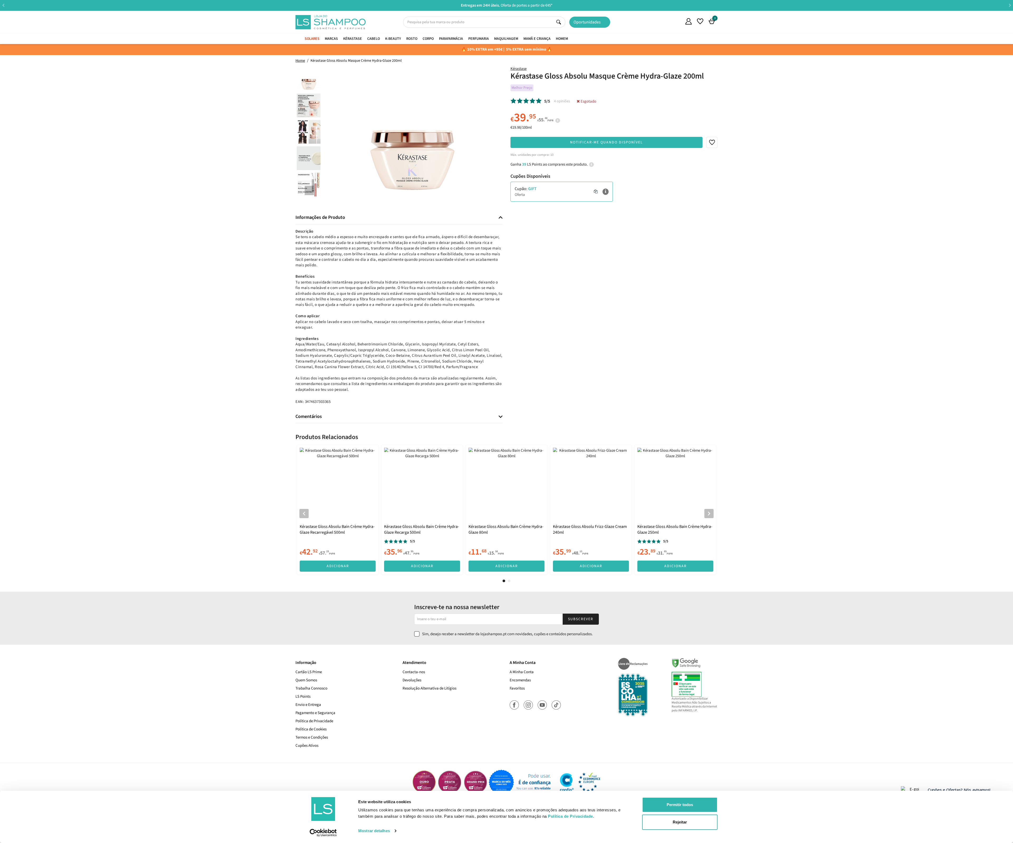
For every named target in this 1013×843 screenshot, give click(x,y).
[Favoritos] (700, 21)
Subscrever (580, 619)
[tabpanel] (337, 510)
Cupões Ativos (306, 745)
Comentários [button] (308, 416)
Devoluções (412, 680)
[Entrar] (688, 21)
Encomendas (520, 680)
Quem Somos (677, 22)
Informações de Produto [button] (320, 217)
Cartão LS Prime (308, 672)
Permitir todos (680, 804)
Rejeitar (680, 822)
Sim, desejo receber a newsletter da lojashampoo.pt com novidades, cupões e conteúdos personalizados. (507, 634)
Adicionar (338, 566)
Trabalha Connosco (311, 688)
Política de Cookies (311, 729)
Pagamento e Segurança (315, 713)
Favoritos (517, 688)
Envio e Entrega (308, 704)
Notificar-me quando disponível (606, 142)
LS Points (302, 696)
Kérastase (518, 68)
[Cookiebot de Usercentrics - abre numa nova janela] (323, 833)
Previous (3, 5)
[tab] (399, 217)
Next (1009, 5)
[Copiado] (595, 192)
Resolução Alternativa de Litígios (429, 688)
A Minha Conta (522, 672)
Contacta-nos (414, 672)
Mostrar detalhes (374, 830)
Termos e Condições (311, 737)
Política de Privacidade (314, 721)
